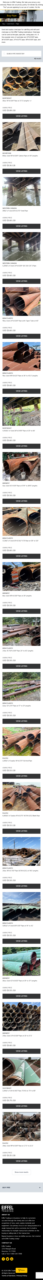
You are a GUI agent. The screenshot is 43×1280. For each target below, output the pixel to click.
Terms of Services (8, 1275)
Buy (4, 24)
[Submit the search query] (4, 54)
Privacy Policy (22, 1275)
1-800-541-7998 (16, 1254)
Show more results (21, 1172)
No (39, 7)
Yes (36, 7)
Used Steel (10, 24)
